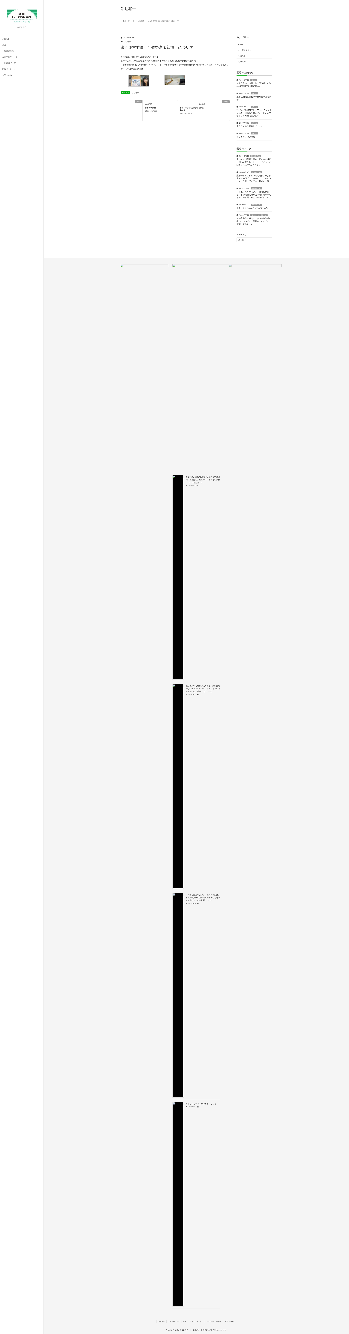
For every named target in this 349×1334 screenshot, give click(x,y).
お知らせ (6, 39)
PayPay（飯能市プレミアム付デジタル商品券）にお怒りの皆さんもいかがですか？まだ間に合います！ (254, 113)
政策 (4, 45)
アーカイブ (242, 235)
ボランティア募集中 (213, 1321)
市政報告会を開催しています (250, 126)
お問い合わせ (8, 75)
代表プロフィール (9, 57)
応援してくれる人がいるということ (253, 208)
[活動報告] (131, 110)
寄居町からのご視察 (246, 137)
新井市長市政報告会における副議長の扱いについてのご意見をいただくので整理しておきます (254, 221)
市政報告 (242, 56)
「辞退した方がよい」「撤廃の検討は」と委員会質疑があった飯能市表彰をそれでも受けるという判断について (254, 195)
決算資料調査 (150, 108)
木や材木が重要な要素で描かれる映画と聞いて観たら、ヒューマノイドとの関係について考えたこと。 (254, 162)
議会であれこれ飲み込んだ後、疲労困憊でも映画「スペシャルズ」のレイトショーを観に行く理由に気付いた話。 (254, 178)
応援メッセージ (9, 69)
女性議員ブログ (9, 63)
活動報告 (127, 42)
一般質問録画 (8, 51)
